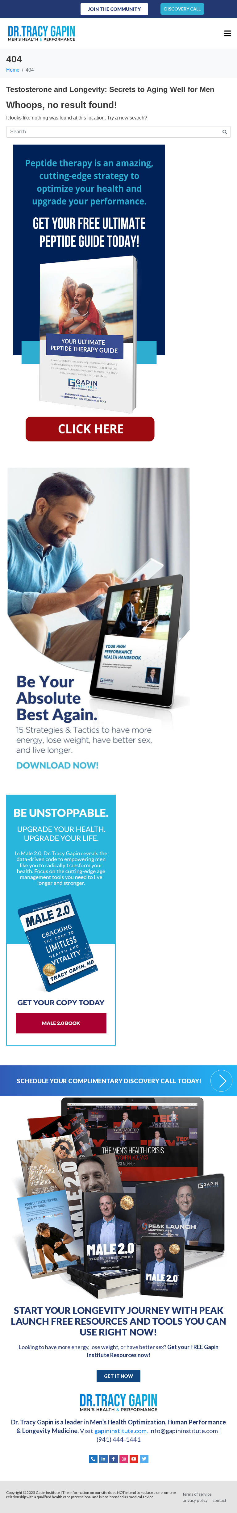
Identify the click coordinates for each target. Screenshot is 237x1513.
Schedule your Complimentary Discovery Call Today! (109, 1081)
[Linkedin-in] (103, 1459)
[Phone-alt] (93, 1459)
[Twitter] (144, 1459)
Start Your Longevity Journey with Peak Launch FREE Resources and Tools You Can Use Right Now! (118, 1321)
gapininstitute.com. (121, 1430)
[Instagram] (123, 1459)
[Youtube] (134, 1459)
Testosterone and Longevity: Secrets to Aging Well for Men (110, 89)
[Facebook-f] (113, 1459)
